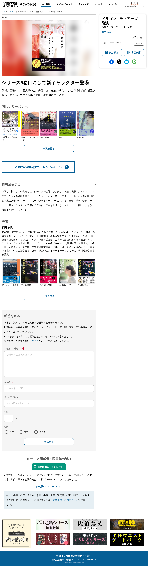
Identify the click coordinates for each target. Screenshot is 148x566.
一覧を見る (49, 148)
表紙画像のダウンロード (50, 467)
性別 (6, 427)
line (134, 61)
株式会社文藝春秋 (58, 560)
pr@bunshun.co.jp (49, 486)
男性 (11, 432)
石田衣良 (106, 32)
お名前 (7, 382)
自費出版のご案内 (74, 556)
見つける (113, 4)
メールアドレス (11, 397)
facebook (111, 61)
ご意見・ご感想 (11, 349)
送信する (48, 442)
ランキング (83, 4)
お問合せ (89, 556)
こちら (35, 341)
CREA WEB (92, 560)
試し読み (114, 52)
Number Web (82, 560)
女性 (26, 432)
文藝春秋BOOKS (19, 4)
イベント (99, 4)
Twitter (119, 61)
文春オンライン (71, 560)
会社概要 (59, 556)
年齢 (6, 412)
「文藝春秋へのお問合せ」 (64, 500)
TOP (3, 12)
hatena (126, 61)
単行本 (10, 12)
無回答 (42, 432)
